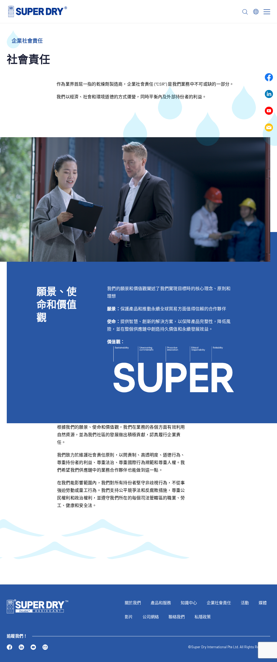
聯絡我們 (177, 616)
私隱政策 (202, 616)
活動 (245, 602)
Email (269, 127)
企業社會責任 (219, 602)
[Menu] (266, 11)
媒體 (263, 602)
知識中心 (189, 602)
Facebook (269, 77)
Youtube (269, 111)
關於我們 (133, 602)
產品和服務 (161, 602)
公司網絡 (151, 616)
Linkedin (269, 94)
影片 (129, 616)
